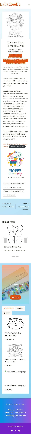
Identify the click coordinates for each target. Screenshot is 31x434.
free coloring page (9, 195)
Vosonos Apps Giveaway (23, 206)
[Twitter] (15, 430)
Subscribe (9, 412)
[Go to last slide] (5, 240)
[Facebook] (11, 430)
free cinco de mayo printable (12, 187)
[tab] (13, 256)
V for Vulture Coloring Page (15, 385)
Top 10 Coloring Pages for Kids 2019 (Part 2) (15, 60)
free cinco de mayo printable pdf (13, 191)
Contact (20, 410)
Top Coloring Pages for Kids (15, 63)
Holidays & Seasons (15, 57)
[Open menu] (29, 4)
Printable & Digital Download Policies (15, 416)
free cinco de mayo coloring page (14, 183)
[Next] (25, 240)
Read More (9, 339)
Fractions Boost (8, 205)
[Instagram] (19, 430)
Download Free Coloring (17, 146)
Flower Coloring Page (12, 247)
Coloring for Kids (15, 55)
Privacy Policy (20, 412)
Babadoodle (9, 250)
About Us (11, 410)
